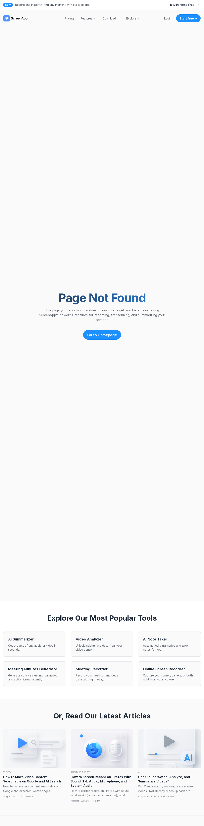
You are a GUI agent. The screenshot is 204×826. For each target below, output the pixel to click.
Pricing (69, 18)
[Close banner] (198, 4)
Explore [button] (131, 18)
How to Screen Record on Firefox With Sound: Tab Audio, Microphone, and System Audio (101, 781)
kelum (29, 796)
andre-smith (167, 796)
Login (167, 18)
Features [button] (86, 18)
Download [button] (109, 18)
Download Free (183, 4)
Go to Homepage (102, 335)
